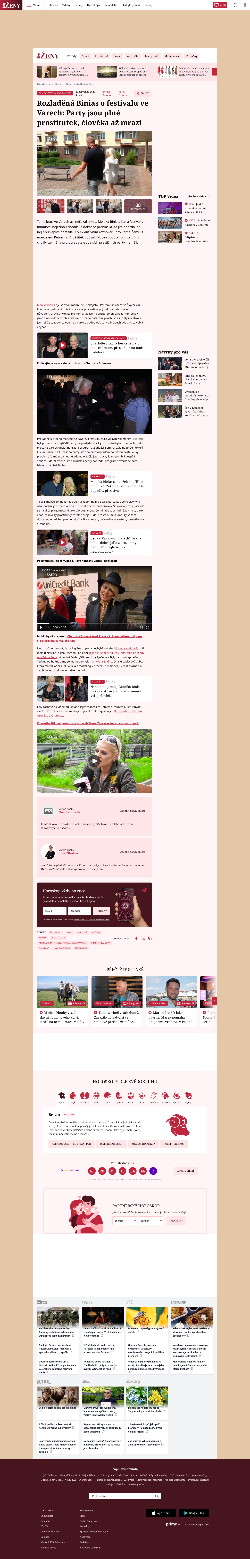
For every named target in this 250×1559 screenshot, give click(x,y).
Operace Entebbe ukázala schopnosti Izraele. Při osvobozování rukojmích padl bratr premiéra (146, 1350)
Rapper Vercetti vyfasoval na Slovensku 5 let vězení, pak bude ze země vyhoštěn (103, 1428)
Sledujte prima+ (131, 5)
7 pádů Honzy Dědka (52, 1479)
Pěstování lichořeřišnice (149, 1479)
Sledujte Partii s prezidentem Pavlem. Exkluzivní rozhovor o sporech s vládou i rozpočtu (55, 1349)
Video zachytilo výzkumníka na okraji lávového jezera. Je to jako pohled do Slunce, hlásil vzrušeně (146, 1365)
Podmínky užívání (50, 1531)
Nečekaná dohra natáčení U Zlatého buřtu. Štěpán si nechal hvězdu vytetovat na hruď (100, 1365)
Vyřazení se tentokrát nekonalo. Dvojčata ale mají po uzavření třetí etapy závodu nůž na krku (197, 395)
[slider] (94, 623)
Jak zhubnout (50, 1475)
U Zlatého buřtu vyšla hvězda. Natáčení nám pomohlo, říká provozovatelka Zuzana (99, 1349)
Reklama (45, 1521)
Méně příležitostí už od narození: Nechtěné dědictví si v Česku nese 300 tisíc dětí (74, 73)
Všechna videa (197, 196)
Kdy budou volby (158, 1475)
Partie (134, 1475)
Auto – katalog (199, 1475)
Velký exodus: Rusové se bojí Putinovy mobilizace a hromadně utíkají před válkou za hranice (56, 1332)
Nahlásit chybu (48, 1547)
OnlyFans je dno (102, 661)
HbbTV (44, 1526)
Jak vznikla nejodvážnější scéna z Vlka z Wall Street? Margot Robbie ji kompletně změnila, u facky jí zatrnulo (57, 1446)
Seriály (79, 5)
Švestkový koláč (135, 1484)
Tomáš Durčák (107, 93)
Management (87, 1510)
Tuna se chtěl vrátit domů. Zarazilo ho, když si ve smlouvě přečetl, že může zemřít (116, 1019)
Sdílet (144, 94)
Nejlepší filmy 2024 (70, 1475)
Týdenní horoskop (111, 1143)
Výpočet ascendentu (174, 1479)
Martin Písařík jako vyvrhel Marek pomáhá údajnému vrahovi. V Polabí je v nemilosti (170, 1019)
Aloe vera (129, 1479)
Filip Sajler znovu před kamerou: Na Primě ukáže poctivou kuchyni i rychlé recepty (196, 379)
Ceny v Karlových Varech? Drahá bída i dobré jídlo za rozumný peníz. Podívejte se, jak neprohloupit (115, 544)
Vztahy (66, 5)
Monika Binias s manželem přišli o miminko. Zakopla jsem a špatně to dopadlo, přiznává (117, 486)
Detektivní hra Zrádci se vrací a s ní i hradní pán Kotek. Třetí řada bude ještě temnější (102, 1332)
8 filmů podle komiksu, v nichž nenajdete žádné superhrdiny (55, 1426)
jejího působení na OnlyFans (107, 653)
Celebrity (52, 5)
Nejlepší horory (90, 1475)
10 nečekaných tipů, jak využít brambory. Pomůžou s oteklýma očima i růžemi (145, 1428)
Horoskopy (93, 5)
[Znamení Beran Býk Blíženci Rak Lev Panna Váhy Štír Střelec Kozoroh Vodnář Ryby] (79, 911)
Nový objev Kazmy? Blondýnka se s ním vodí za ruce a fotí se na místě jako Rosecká (102, 1445)
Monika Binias (46, 305)
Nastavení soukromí (90, 1547)
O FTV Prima (47, 1510)
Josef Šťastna (123, 93)
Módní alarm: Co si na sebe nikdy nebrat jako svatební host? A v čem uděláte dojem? (194, 73)
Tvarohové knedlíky (198, 1479)
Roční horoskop (174, 1143)
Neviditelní (110, 5)
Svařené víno (86, 1479)
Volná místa (47, 1515)
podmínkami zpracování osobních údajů (91, 919)
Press (82, 1515)
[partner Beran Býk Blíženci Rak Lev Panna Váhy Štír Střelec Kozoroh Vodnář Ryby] (151, 1220)
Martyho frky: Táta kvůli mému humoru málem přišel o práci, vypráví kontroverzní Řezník (100, 1411)
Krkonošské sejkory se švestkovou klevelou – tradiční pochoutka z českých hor (191, 1332)
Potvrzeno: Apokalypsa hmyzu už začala (146, 1330)
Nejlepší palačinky (115, 1484)
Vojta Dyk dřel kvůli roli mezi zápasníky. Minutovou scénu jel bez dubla (197, 363)
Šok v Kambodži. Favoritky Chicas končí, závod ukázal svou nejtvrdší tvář (197, 411)
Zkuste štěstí (185, 1170)
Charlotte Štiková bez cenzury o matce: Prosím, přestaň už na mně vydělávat (116, 347)
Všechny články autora (132, 810)
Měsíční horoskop (143, 1143)
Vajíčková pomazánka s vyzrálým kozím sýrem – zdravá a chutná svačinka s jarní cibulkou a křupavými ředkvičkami (190, 1350)
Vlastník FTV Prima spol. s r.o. (56, 1542)
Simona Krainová (126, 648)
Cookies (45, 1536)
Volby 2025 (70, 1479)
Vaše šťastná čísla (122, 1163)
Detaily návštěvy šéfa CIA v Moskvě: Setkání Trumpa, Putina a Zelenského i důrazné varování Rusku (57, 1367)
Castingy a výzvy (88, 1521)
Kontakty (85, 1526)
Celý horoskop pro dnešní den (71, 1143)
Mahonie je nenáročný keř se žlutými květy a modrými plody (144, 1409)
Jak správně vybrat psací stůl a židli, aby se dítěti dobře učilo (144, 1443)
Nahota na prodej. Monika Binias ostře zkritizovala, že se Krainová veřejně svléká (116, 691)
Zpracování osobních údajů (94, 1531)
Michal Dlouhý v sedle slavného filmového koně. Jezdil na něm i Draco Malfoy (62, 1017)
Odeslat (102, 911)
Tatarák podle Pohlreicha (108, 1479)
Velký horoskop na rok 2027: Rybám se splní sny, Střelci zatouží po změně (133, 71)
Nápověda (85, 1536)
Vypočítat (176, 1220)
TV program (107, 1475)
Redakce (84, 1542)
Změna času (122, 1475)
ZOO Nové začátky (179, 1475)
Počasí (143, 1475)
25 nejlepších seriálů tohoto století (58, 1407)
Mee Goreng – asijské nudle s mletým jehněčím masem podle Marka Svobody (190, 1365)
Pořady (149, 5)
